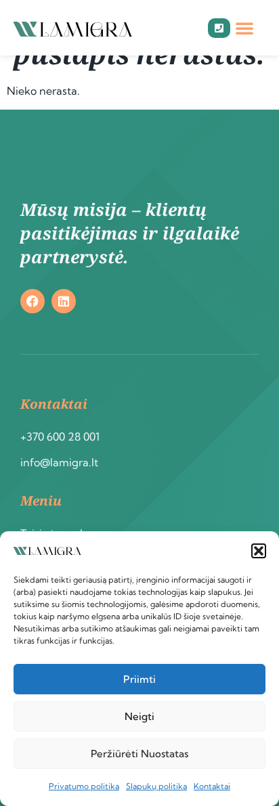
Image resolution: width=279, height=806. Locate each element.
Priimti (139, 679)
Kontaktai (212, 786)
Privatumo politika (84, 786)
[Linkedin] (63, 301)
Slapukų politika (156, 786)
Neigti (139, 716)
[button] (258, 551)
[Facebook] (32, 301)
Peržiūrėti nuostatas (139, 753)
